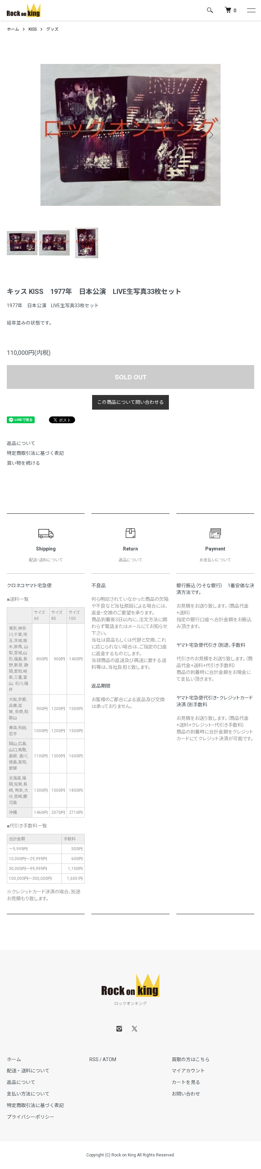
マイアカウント (188, 1070)
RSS (94, 1059)
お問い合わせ (186, 1094)
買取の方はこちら (191, 1059)
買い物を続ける (23, 463)
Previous (51, 135)
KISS (33, 29)
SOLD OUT (130, 377)
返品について (21, 443)
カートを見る (186, 1082)
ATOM (109, 1059)
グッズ (52, 29)
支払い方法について (28, 1094)
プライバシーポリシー (30, 1117)
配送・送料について (28, 1070)
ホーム (13, 29)
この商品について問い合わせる (130, 402)
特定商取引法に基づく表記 (35, 453)
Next (210, 135)
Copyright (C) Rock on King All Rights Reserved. (130, 1155)
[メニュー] (251, 10)
